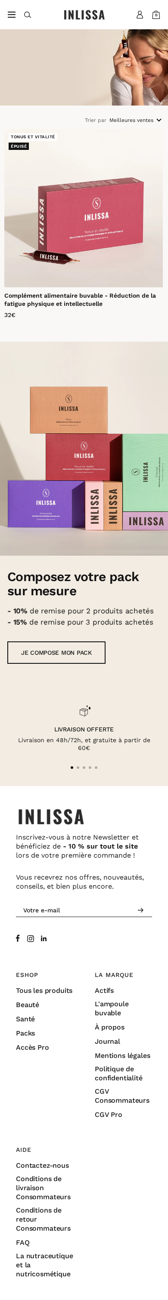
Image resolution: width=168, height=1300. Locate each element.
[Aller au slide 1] (72, 767)
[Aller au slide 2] (78, 767)
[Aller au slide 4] (90, 767)
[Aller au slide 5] (96, 767)
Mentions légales (122, 1055)
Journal (107, 1041)
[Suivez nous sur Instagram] (30, 938)
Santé (25, 1019)
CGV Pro (108, 1114)
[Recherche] (27, 15)
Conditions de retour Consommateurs (43, 1219)
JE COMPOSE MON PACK (56, 652)
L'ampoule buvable (112, 1008)
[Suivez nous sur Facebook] (17, 938)
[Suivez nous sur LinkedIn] (43, 938)
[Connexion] (140, 15)
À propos (109, 1027)
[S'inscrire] (140, 910)
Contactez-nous (42, 1165)
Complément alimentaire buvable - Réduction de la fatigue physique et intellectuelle (80, 299)
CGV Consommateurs (122, 1095)
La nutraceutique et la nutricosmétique (44, 1265)
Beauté (27, 1005)
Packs (25, 1033)
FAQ (23, 1242)
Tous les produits (44, 990)
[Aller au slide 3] (84, 767)
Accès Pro (32, 1047)
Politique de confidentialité (119, 1073)
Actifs (104, 990)
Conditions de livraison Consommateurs (43, 1188)
